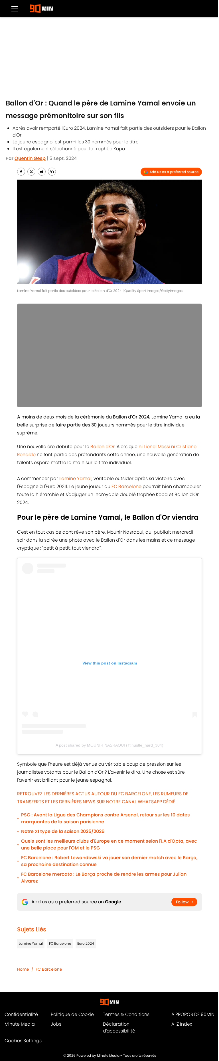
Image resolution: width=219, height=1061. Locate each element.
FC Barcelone (126, 486)
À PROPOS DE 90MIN (192, 1014)
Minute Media (20, 1024)
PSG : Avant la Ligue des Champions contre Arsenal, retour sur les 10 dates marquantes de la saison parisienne (105, 818)
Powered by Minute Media (97, 1055)
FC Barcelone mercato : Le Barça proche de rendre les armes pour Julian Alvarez (103, 877)
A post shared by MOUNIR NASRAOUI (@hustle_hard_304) (109, 745)
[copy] (52, 172)
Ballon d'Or (102, 446)
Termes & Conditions (126, 1014)
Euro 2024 (85, 943)
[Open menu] (14, 8)
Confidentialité (21, 1014)
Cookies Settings (23, 1040)
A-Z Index (181, 1024)
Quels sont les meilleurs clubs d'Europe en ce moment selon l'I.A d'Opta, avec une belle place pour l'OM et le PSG (109, 844)
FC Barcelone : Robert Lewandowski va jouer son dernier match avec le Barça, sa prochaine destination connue (109, 861)
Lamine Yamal (75, 478)
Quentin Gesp (30, 158)
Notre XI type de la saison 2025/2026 (62, 831)
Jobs (56, 1024)
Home (23, 969)
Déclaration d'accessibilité (119, 1027)
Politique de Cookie (72, 1014)
